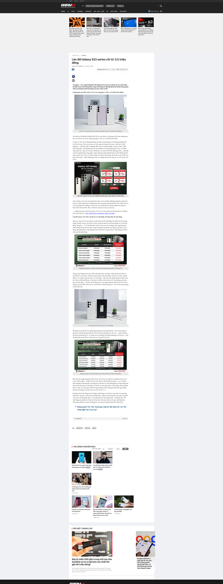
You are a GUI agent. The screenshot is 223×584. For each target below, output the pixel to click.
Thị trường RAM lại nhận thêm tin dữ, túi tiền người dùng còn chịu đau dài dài (111, 30)
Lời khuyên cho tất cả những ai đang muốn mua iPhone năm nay (81, 489)
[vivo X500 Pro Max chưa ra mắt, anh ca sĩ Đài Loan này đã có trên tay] (102, 457)
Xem (125, 449)
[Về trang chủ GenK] (68, 6)
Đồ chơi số (123, 11)
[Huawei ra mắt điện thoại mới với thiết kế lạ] (81, 501)
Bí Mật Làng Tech (154, 11)
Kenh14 (76, 1)
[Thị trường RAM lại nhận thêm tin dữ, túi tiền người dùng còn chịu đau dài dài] (111, 22)
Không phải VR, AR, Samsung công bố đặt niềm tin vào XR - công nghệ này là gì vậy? (102, 408)
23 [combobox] (103, 449)
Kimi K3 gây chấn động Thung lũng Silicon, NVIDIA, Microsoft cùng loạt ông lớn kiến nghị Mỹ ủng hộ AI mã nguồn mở (146, 31)
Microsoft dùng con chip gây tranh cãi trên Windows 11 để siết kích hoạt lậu (129, 30)
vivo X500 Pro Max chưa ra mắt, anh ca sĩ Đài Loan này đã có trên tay (102, 467)
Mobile (63, 11)
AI (68, 11)
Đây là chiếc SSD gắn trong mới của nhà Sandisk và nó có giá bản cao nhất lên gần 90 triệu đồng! (92, 562)
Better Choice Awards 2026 (95, 6)
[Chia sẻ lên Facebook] (73, 76)
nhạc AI (121, 6)
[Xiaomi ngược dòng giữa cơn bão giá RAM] (124, 501)
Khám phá (88, 11)
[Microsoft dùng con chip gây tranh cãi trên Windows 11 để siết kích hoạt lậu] (129, 22)
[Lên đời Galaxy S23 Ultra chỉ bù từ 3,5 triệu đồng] (100, 306)
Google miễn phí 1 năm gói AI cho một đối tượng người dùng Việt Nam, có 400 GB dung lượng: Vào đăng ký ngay (144, 563)
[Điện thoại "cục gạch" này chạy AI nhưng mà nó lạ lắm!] (81, 457)
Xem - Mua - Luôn (99, 11)
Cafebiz (82, 1)
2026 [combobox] (118, 449)
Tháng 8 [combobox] (110, 449)
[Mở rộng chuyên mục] (161, 11)
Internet (80, 11)
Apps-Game (113, 11)
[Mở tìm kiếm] (161, 6)
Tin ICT (73, 11)
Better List (111, 6)
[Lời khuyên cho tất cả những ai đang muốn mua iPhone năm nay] (81, 479)
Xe (107, 11)
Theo (100, 418)
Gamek (70, 1)
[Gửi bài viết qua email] (73, 70)
